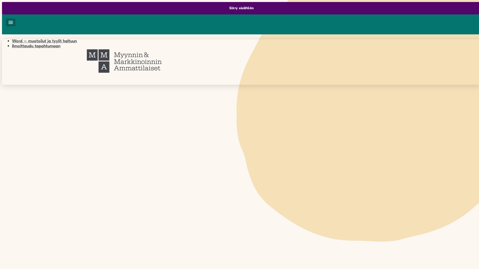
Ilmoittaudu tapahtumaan (36, 46)
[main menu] (10, 22)
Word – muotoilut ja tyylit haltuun (44, 41)
